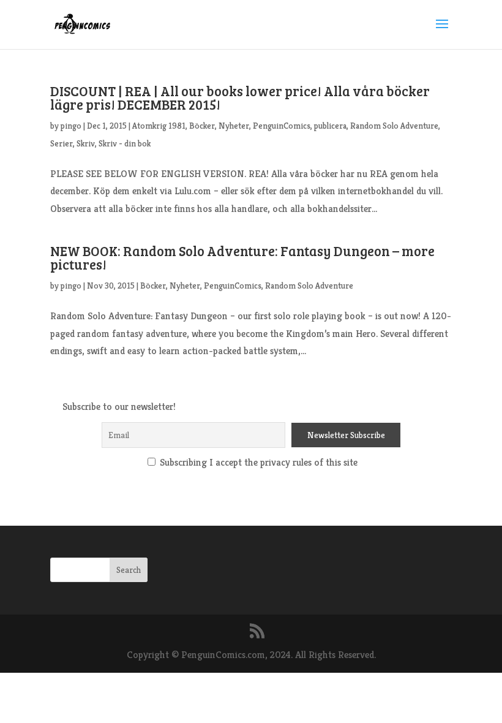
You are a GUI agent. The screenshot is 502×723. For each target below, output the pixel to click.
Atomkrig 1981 (158, 125)
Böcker (202, 125)
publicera (330, 125)
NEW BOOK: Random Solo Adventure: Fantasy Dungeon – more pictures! (242, 257)
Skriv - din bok (125, 143)
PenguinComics (281, 125)
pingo (71, 125)
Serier (61, 143)
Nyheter (234, 125)
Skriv (86, 143)
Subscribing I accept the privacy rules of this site (257, 462)
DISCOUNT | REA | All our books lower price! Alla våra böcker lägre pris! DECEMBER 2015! (240, 97)
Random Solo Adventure (394, 125)
